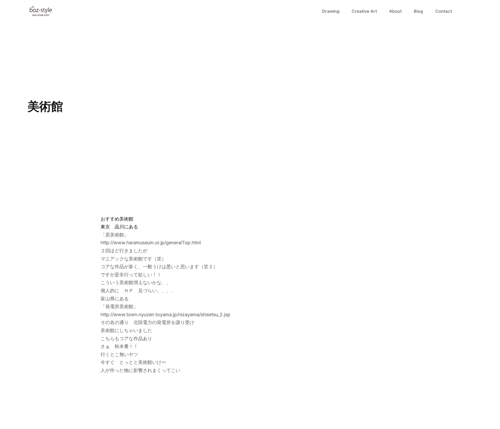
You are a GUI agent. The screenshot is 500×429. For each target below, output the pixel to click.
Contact (443, 11)
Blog (418, 11)
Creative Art (364, 11)
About (395, 11)
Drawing (331, 11)
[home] (41, 11)
